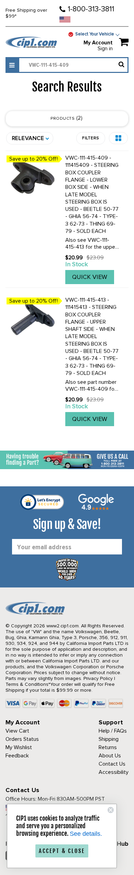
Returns (108, 747)
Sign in (105, 48)
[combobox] (73, 65)
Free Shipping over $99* (26, 13)
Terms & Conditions (26, 684)
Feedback (17, 755)
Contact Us (112, 763)
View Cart (17, 730)
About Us (110, 755)
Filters (90, 138)
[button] (118, 138)
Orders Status (22, 739)
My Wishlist (18, 747)
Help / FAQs (113, 730)
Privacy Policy (98, 678)
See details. (86, 833)
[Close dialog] (110, 810)
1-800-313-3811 (91, 9)
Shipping (109, 739)
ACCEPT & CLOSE (62, 850)
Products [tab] (66, 118)
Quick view (89, 277)
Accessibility (114, 772)
